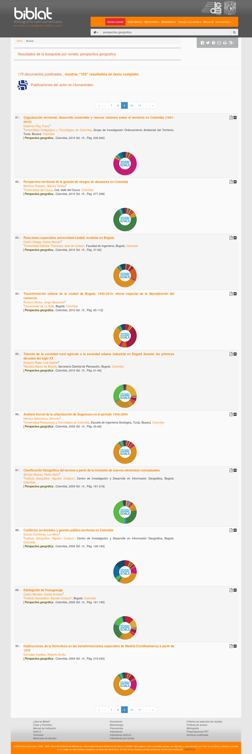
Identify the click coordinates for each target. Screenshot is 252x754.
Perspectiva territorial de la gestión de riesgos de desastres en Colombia (75, 182)
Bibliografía (193, 728)
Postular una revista (188, 21)
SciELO (37, 731)
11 (139, 105)
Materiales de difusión (45, 738)
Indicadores (116, 731)
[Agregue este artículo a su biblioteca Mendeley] (235, 117)
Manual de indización (44, 728)
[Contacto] (219, 43)
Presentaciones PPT (197, 731)
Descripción (116, 721)
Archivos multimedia (197, 734)
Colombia (49, 134)
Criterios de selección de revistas (204, 721)
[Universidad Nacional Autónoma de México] (231, 14)
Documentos (222, 21)
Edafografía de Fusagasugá (43, 590)
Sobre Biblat (134, 21)
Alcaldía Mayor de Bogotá (41, 366)
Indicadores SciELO (120, 734)
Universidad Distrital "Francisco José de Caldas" (54, 246)
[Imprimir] (225, 43)
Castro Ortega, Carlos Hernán (42, 242)
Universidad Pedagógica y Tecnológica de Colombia (58, 130)
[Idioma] (231, 43)
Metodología (116, 724)
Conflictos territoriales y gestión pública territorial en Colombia (68, 530)
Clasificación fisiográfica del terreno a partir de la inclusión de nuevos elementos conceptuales (91, 470)
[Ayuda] (213, 43)
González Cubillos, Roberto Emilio (44, 654)
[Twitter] (208, 43)
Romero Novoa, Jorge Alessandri (44, 302)
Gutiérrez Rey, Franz (36, 126)
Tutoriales (38, 734)
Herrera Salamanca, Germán (41, 418)
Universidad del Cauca (39, 190)
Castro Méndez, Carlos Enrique (43, 594)
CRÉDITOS (189, 749)
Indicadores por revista (122, 738)
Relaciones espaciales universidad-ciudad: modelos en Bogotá (68, 238)
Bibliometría (151, 21)
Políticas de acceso (197, 724)
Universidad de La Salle (39, 306)
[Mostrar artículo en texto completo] (231, 117)
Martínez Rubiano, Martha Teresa (44, 186)
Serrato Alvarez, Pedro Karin (41, 474)
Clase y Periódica (42, 724)
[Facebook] (202, 43)
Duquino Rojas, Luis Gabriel (40, 362)
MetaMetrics (167, 21)
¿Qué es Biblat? (41, 721)
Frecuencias (116, 728)
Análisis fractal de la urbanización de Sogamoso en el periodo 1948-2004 (75, 414)
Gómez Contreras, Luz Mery (41, 534)
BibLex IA (208, 21)
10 (131, 105)
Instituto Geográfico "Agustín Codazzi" (50, 478)
